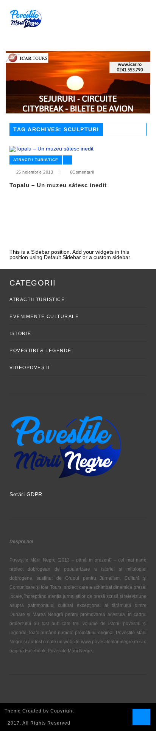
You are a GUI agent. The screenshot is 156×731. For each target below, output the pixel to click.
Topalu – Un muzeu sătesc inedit (58, 185)
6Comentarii (82, 172)
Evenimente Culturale (44, 316)
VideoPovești (29, 367)
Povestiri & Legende (40, 350)
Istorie (20, 333)
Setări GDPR (25, 494)
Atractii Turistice (35, 160)
